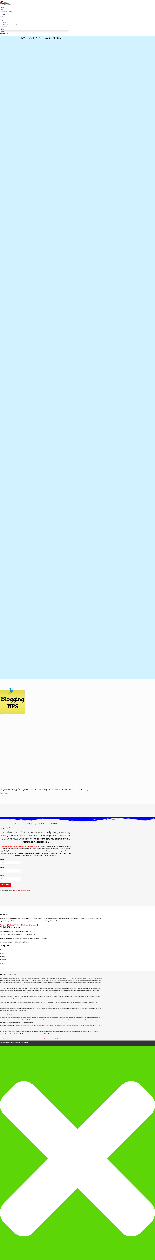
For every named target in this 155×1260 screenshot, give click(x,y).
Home (2, 7)
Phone (2, 867)
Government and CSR (6, 12)
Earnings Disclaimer (25, 1038)
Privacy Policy (3, 1038)
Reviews (2, 14)
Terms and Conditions (13, 1038)
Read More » (4, 793)
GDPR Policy (41, 1038)
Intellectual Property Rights (52, 1038)
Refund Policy (34, 1038)
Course (2, 9)
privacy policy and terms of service (22, 890)
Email (2, 875)
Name (2, 859)
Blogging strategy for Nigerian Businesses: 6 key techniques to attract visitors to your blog (44, 789)
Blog (1, 16)
